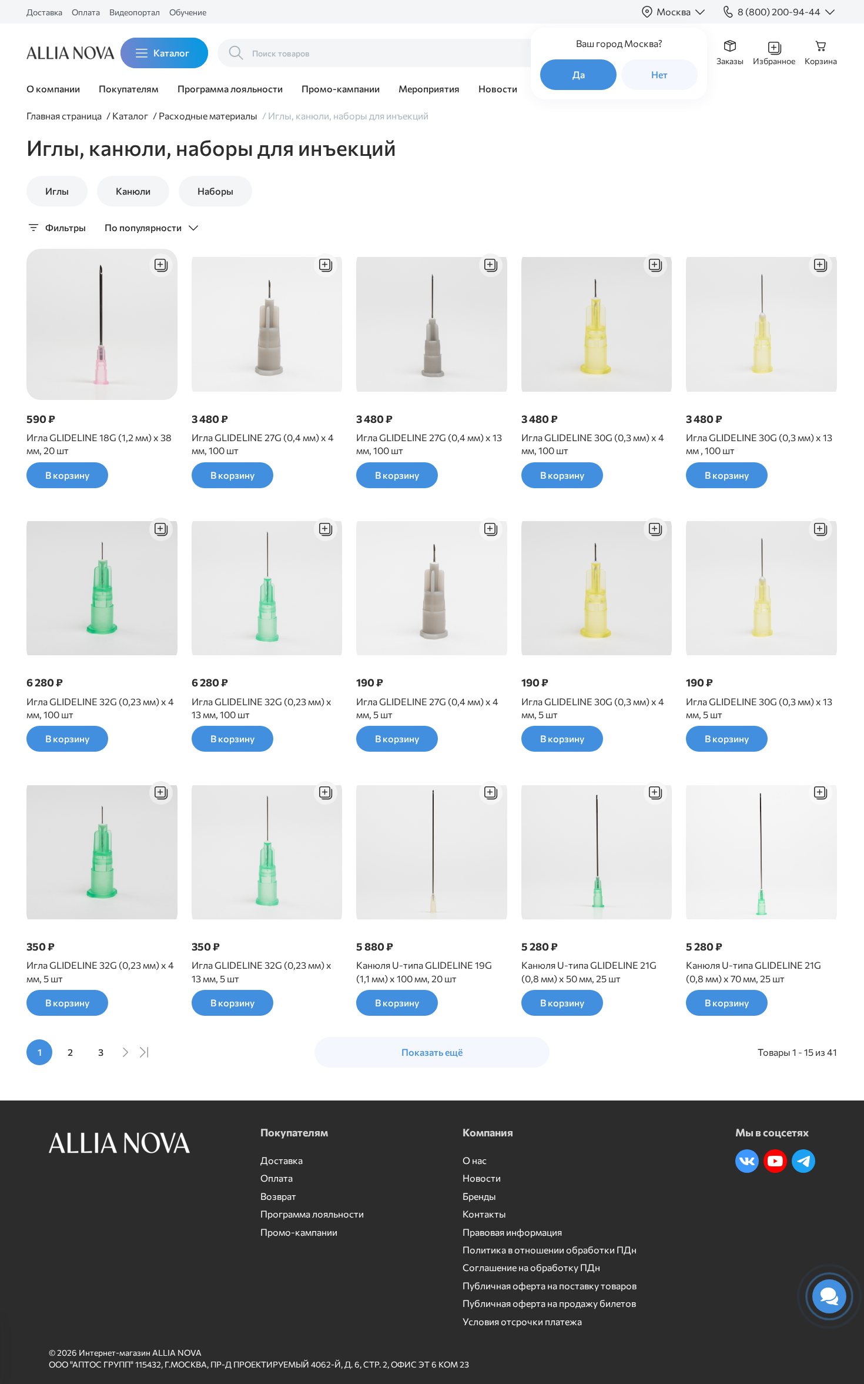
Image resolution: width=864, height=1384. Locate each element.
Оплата (86, 12)
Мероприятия (429, 88)
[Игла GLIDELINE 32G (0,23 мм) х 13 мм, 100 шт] (267, 588)
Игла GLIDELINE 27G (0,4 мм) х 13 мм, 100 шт (429, 444)
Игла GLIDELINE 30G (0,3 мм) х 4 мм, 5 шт (592, 708)
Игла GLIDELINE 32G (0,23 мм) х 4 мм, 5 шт (100, 971)
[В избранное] (161, 265)
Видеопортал (134, 12)
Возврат (278, 1196)
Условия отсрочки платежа (522, 1321)
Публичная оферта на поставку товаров (550, 1285)
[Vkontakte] (747, 1161)
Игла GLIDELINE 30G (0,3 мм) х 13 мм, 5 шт (759, 708)
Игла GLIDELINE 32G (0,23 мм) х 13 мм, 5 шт (261, 971)
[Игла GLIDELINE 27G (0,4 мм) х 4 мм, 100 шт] (267, 324)
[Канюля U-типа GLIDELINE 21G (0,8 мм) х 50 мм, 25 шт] (596, 852)
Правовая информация (512, 1232)
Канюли (133, 190)
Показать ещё (432, 1052)
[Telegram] (803, 1161)
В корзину (67, 475)
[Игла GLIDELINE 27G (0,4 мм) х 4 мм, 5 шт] (431, 588)
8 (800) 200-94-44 (779, 11)
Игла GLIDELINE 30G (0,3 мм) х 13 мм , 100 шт (759, 444)
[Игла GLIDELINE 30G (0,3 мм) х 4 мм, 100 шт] (596, 324)
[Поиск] (236, 53)
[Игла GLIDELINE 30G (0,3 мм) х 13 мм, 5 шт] (761, 588)
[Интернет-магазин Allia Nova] (61, 53)
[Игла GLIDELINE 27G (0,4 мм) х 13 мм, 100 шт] (431, 324)
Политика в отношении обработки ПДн (550, 1249)
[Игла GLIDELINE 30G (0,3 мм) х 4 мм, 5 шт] (596, 588)
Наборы (215, 190)
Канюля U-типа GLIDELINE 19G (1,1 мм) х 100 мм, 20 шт (424, 971)
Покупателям (129, 88)
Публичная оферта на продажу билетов (549, 1303)
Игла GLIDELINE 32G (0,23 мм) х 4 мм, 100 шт (100, 708)
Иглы (57, 190)
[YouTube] (775, 1161)
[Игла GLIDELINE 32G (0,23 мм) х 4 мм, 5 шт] (102, 852)
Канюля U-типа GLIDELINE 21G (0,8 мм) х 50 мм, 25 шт (589, 971)
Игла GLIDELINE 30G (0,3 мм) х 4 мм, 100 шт (592, 444)
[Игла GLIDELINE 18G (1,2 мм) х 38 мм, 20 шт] (102, 324)
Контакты (484, 1213)
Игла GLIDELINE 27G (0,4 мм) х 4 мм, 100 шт (263, 444)
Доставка (44, 12)
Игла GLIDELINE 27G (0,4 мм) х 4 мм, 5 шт (427, 708)
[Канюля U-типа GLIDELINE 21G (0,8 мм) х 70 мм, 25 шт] (761, 852)
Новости (497, 88)
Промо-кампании (341, 88)
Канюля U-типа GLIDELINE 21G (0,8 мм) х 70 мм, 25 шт (753, 971)
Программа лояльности (230, 88)
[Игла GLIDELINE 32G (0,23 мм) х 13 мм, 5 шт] (267, 852)
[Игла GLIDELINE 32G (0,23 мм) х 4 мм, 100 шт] (102, 588)
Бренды (479, 1196)
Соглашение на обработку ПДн (531, 1267)
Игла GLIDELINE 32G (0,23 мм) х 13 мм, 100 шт (261, 708)
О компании (53, 88)
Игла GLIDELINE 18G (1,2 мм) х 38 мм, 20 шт (99, 444)
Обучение (187, 12)
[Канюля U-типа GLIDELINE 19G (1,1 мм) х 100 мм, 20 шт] (431, 852)
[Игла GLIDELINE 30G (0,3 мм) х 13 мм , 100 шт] (761, 324)
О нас (475, 1160)
